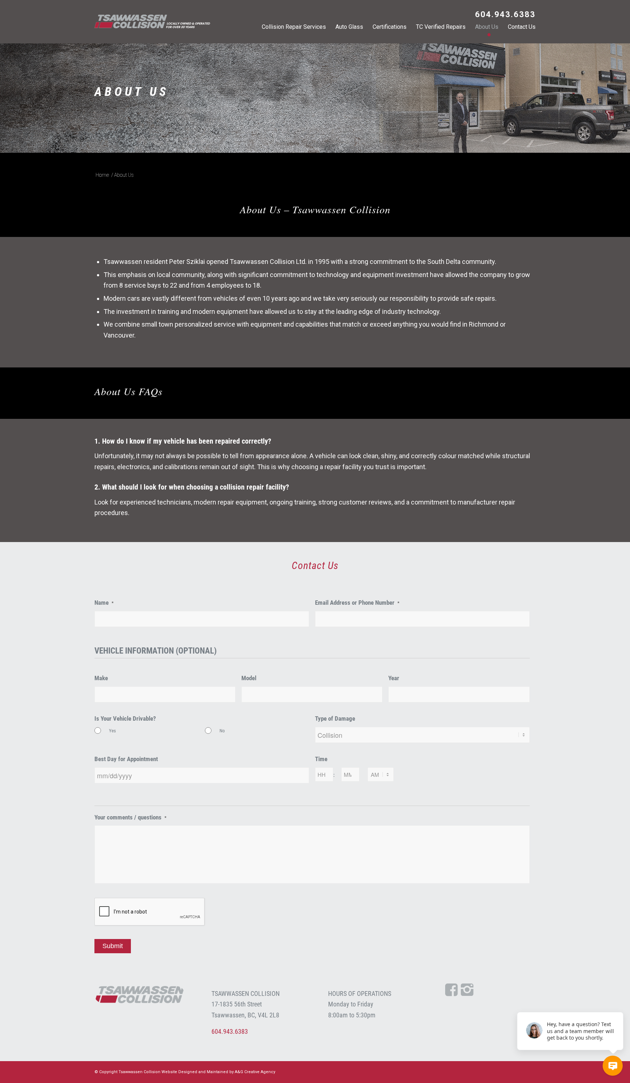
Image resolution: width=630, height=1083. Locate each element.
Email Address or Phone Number (357, 602)
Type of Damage (335, 718)
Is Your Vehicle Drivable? (125, 718)
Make (101, 678)
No (222, 730)
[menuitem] (503, 15)
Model (248, 678)
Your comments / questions (130, 817)
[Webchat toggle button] (613, 1066)
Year (393, 678)
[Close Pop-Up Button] (619, 1004)
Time (321, 759)
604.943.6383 (505, 14)
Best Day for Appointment (126, 759)
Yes (112, 730)
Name (104, 602)
